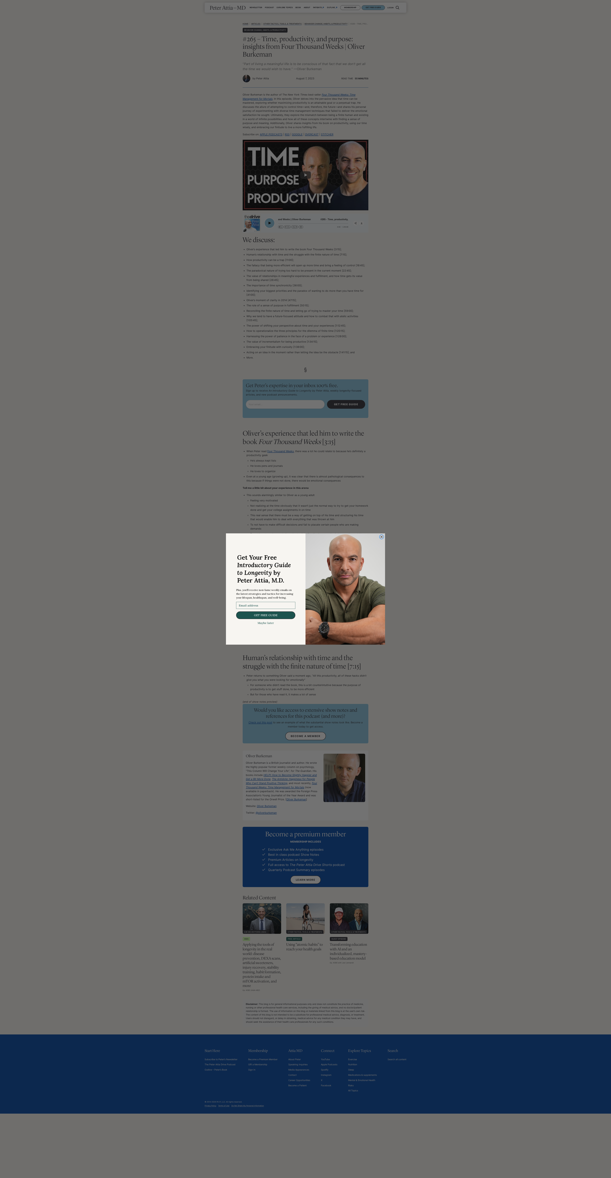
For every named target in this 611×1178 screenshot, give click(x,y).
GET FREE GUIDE (265, 615)
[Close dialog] (381, 537)
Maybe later (266, 623)
